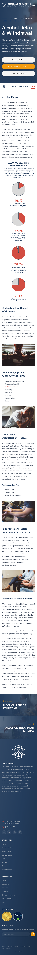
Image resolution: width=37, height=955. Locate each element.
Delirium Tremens (11, 387)
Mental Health (6, 851)
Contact (4, 866)
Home (4, 844)
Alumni (4, 902)
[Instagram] (15, 832)
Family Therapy (7, 899)
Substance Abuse (7, 848)
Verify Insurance (7, 870)
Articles (4, 862)
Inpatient (5, 888)
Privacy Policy (18, 952)
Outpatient (5, 891)
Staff (3, 859)
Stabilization (6, 884)
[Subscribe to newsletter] (33, 934)
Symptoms (23, 87)
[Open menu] (33, 5)
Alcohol (12, 87)
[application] (18, 189)
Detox (4, 880)
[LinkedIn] (20, 832)
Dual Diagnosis (7, 855)
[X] (9, 832)
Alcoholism (26, 18)
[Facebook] (4, 832)
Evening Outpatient (8, 895)
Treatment (13, 18)
